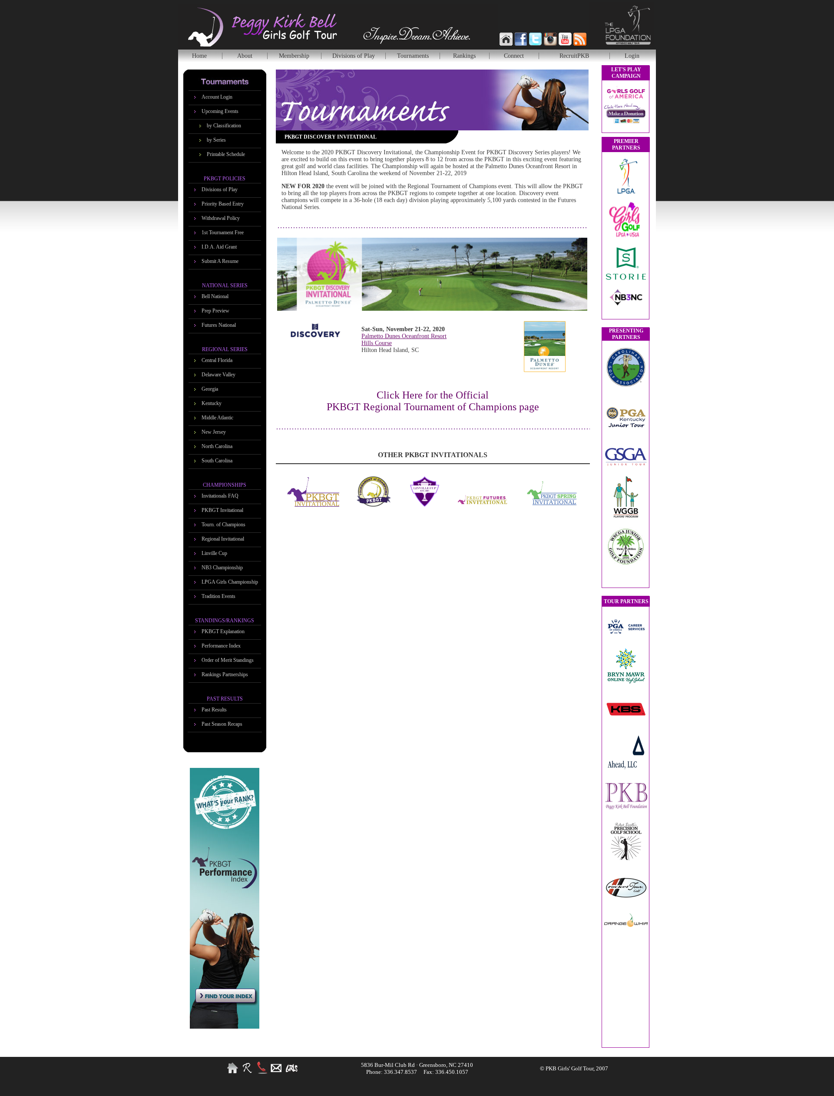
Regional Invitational (223, 539)
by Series (216, 140)
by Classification (224, 126)
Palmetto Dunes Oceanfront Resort (404, 336)
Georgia (210, 389)
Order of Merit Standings (228, 660)
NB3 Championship (222, 568)
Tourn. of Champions (223, 524)
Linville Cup (214, 553)
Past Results (214, 710)
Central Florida (217, 360)
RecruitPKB (574, 56)
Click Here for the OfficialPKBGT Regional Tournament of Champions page (433, 400)
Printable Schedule (226, 154)
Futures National (219, 325)
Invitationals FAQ (220, 496)
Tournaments (413, 56)
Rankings (464, 56)
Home (199, 56)
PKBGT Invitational (222, 510)
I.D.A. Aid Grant (219, 247)
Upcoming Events (220, 111)
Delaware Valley (218, 375)
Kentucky (212, 403)
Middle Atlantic (217, 418)
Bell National (215, 296)
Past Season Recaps (222, 724)
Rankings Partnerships (225, 674)
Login (632, 56)
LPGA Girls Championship (230, 582)
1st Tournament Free (223, 232)
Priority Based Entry (223, 204)
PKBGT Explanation (223, 631)
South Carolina (217, 461)
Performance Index (221, 646)
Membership (294, 56)
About (244, 56)
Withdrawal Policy (221, 218)
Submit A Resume (220, 261)
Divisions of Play (353, 56)
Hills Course (376, 343)
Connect (514, 56)
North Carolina (217, 446)
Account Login (217, 97)
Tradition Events (218, 596)
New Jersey (214, 432)
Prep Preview (215, 311)
